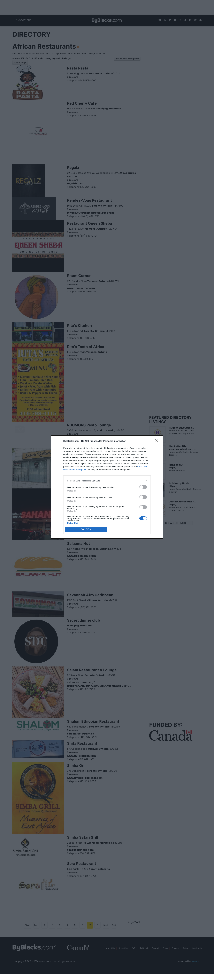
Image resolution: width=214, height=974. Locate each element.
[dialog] (107, 487)
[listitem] (107, 480)
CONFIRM (86, 529)
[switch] (143, 487)
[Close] (157, 441)
